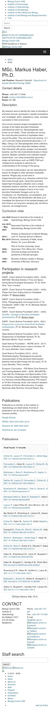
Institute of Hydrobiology (18, 7)
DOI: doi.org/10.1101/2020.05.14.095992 (22, 581)
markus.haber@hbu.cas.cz (21, 97)
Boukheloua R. (30, 472)
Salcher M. (8, 480)
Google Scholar (9, 417)
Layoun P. (18, 455)
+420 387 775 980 (40, 614)
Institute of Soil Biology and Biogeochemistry (27, 15)
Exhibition (12, 695)
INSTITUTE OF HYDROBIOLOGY (17, 37)
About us (11, 681)
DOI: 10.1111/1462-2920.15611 (18, 573)
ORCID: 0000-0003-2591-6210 (15, 421)
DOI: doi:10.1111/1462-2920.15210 (19, 589)
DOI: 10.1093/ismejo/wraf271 (16, 475)
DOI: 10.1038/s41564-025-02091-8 (19, 466)
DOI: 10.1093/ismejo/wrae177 (17, 491)
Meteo (10, 698)
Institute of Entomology (18, 4)
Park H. (33, 488)
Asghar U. (42, 472)
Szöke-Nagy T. (43, 455)
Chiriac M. (8, 455)
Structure (12, 684)
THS (10, 18)
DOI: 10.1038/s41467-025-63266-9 (19, 483)
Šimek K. (41, 488)
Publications (13, 692)
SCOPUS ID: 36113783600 (14, 430)
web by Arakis (42, 705)
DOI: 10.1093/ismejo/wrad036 (17, 507)
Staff (10, 59)
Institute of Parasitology (18, 9)
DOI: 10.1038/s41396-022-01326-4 (19, 540)
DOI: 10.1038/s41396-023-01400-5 (19, 532)
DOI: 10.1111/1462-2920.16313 (18, 524)
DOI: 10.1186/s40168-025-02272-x (19, 458)
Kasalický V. (35, 496)
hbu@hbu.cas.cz (34, 619)
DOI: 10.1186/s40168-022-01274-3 (19, 548)
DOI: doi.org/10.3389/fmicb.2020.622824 (22, 565)
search (6, 664)
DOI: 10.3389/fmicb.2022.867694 (18, 556)
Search (7, 27)
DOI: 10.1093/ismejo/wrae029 (17, 499)
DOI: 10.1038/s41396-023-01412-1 (19, 515)
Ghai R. (28, 529)
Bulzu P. (19, 472)
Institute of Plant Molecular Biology (23, 12)
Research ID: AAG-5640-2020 (15, 425)
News (10, 679)
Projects (11, 690)
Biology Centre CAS (16, 1)
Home (10, 676)
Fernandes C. (29, 455)
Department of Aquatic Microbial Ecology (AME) (24, 81)
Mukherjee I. (9, 472)
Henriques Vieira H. (12, 496)
